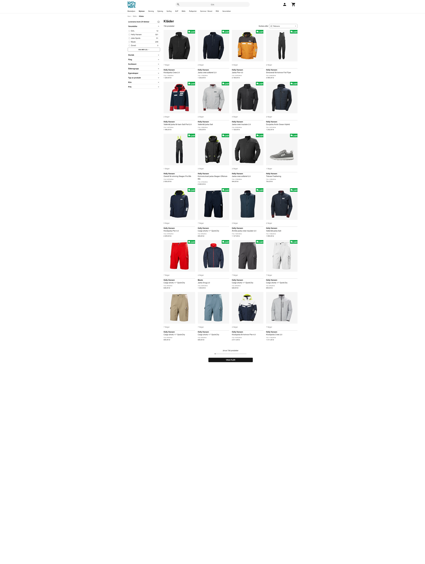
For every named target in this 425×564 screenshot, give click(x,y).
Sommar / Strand (206, 11)
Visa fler (230, 360)
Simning (151, 11)
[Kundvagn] (293, 4)
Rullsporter (193, 11)
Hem (129, 16)
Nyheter (142, 11)
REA (217, 11)
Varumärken (226, 11)
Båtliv (183, 11)
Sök (212, 4)
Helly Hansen (169, 70)
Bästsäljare (131, 11)
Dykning (160, 11)
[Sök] (178, 4)
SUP (176, 11)
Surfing (169, 11)
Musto (200, 280)
